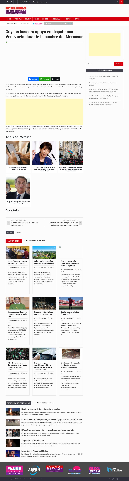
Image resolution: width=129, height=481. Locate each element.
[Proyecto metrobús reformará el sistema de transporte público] (71, 252)
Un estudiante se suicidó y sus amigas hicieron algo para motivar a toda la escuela (52, 420)
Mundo (36, 19)
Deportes (45, 19)
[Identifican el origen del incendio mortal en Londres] (13, 412)
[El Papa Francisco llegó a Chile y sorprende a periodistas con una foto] (13, 432)
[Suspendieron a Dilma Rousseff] (13, 443)
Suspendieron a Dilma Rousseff (33, 441)
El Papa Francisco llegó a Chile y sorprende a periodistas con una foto (47, 430)
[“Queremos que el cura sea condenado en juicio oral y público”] (17, 303)
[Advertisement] (44, 112)
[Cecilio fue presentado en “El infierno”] (71, 303)
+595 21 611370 (25, 2)
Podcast (67, 19)
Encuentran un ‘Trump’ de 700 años (34, 451)
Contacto (77, 19)
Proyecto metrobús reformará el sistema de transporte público (70, 263)
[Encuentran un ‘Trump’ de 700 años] (13, 453)
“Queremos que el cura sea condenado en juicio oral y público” (17, 314)
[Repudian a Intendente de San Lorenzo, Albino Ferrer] (44, 303)
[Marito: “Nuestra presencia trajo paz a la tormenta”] (17, 252)
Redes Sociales (24, 23)
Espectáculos (56, 19)
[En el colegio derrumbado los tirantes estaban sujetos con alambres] (71, 354)
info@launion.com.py (40, 2)
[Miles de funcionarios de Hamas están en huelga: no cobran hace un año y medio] (17, 354)
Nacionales (18, 19)
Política (28, 19)
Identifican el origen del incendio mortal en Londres (40, 409)
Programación (11, 23)
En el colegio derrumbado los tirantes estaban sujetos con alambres (70, 365)
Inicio (9, 19)
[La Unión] (64, 10)
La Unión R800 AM (14, 267)
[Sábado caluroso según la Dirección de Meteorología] (44, 252)
